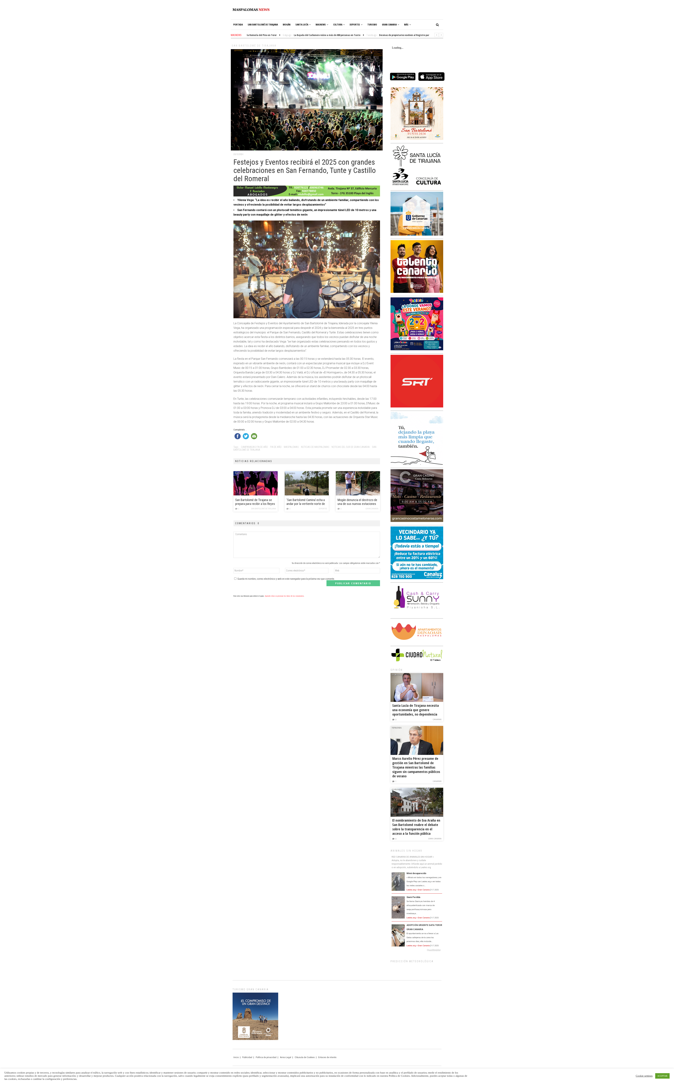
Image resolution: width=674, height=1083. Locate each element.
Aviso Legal (285, 1057)
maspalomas (291, 447)
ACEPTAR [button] (662, 1076)
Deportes (355, 24)
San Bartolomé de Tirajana (263, 24)
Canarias (437, 719)
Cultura (337, 24)
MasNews (321, 24)
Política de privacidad (266, 1057)
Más (406, 24)
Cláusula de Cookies (305, 1057)
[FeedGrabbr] (417, 950)
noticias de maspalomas (315, 447)
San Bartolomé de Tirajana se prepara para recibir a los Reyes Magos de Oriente (255, 502)
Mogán (286, 24)
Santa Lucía (301, 24)
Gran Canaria (389, 24)
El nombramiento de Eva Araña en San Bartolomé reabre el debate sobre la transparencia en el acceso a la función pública (416, 827)
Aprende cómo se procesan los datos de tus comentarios (284, 596)
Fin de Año (276, 447)
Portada (238, 24)
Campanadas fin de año (254, 447)
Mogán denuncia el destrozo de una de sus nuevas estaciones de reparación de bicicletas (357, 502)
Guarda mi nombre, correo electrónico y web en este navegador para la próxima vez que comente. (286, 578)
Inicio (236, 1057)
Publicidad (247, 1057)
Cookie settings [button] (644, 1075)
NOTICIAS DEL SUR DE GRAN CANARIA (351, 447)
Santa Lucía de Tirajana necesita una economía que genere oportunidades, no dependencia (415, 710)
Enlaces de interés (327, 1057)
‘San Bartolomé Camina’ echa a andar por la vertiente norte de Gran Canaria (305, 502)
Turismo (372, 24)
